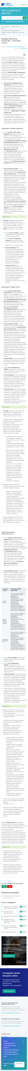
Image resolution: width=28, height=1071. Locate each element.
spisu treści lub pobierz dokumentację (15, 21)
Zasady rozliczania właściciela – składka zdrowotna (9, 921)
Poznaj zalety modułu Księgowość (10, 1026)
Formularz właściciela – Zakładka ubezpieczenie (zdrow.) (10, 927)
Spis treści (4, 1036)
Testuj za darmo (9, 956)
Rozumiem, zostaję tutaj (9, 1064)
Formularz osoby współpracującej (8, 912)
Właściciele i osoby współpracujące (16, 46)
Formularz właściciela (10, 932)
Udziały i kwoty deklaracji (11, 916)
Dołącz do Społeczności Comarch (10, 1013)
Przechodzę (19, 1063)
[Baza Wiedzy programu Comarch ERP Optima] (7, 4)
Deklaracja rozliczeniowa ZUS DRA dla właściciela (10, 907)
